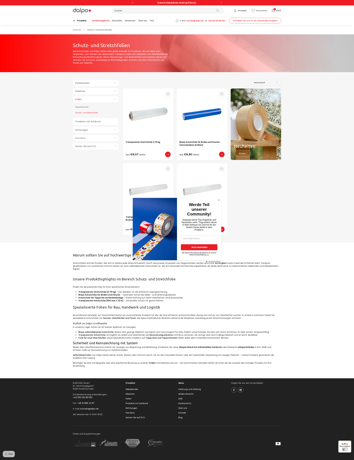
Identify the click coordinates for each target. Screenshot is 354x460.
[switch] (345, 449)
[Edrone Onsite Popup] (177, 230)
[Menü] (349, 442)
